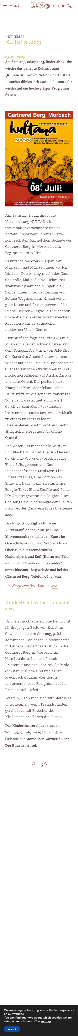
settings (46, 1021)
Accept (12, 1029)
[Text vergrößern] (35, 6)
